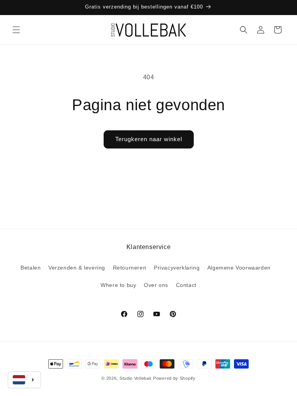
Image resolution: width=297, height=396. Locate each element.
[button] (16, 29)
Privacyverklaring (177, 268)
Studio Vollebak (135, 378)
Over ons (156, 285)
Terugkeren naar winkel (148, 139)
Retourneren (130, 268)
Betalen (30, 268)
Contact (186, 285)
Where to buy (118, 285)
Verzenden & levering (76, 268)
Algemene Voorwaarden (239, 268)
